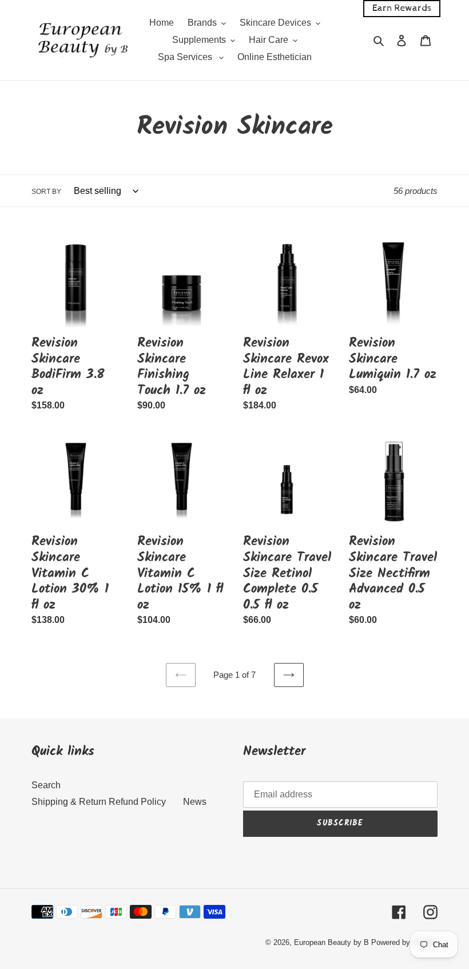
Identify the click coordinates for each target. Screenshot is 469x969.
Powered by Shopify (404, 942)
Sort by (46, 192)
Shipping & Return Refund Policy (98, 802)
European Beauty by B (331, 942)
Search (46, 785)
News (194, 802)
